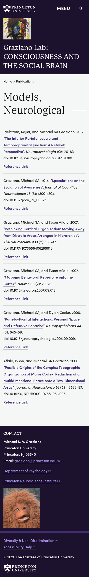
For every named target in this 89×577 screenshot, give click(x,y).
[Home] (18, 30)
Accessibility (17, 546)
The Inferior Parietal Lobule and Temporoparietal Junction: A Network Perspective (34, 145)
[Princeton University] (21, 9)
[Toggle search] (80, 8)
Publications (25, 81)
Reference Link (15, 166)
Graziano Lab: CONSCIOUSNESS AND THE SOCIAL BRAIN (41, 57)
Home (7, 81)
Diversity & (28, 540)
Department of (25, 470)
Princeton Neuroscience (30, 480)
